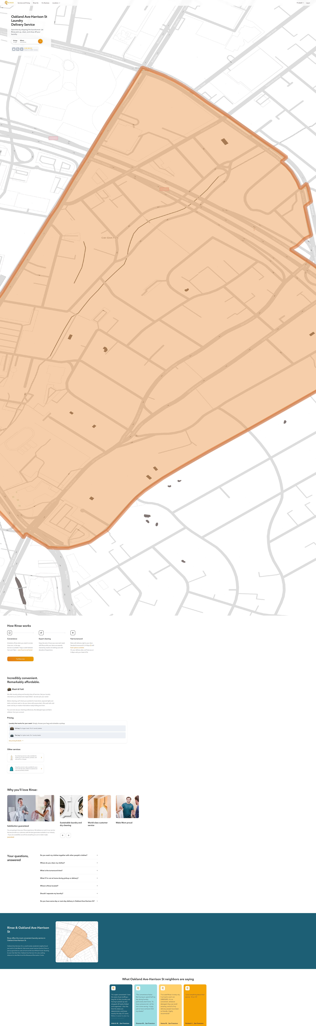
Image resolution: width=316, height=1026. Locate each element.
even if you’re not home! (25, 650)
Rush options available (77, 647)
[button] (90, 645)
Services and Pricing (24, 3)
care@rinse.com (46, 834)
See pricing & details (15, 740)
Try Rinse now (20, 659)
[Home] (9, 2)
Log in (308, 3)
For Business (45, 3)
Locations (55, 3)
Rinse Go (35, 3)
